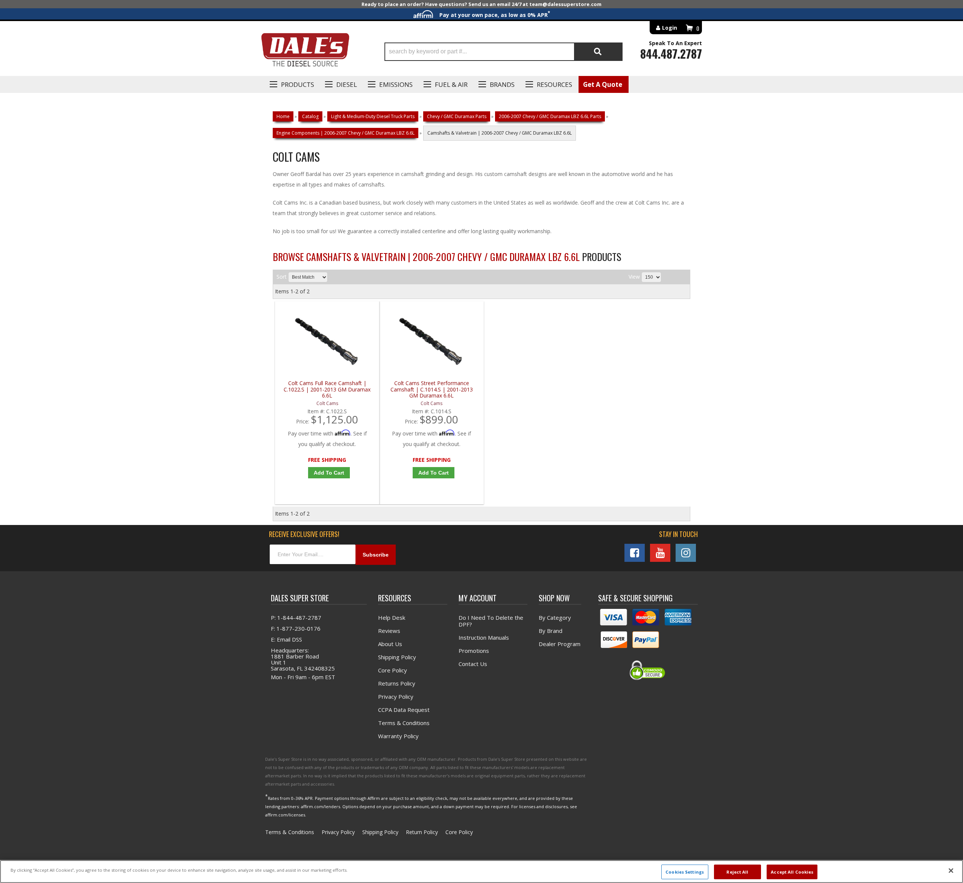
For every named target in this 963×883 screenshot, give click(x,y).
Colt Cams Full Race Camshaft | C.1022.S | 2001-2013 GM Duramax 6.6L (327, 389)
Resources (554, 84)
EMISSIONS (396, 84)
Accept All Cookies (792, 871)
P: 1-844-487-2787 (296, 617)
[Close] (951, 870)
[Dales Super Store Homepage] (305, 52)
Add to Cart (329, 473)
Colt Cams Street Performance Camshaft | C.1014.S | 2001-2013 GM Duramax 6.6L (431, 389)
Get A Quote (602, 84)
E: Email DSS (286, 639)
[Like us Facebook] (634, 553)
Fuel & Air (451, 84)
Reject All (737, 871)
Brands (502, 84)
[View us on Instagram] (686, 553)
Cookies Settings (684, 871)
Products (297, 84)
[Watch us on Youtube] (660, 553)
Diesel (346, 84)
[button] (503, 51)
